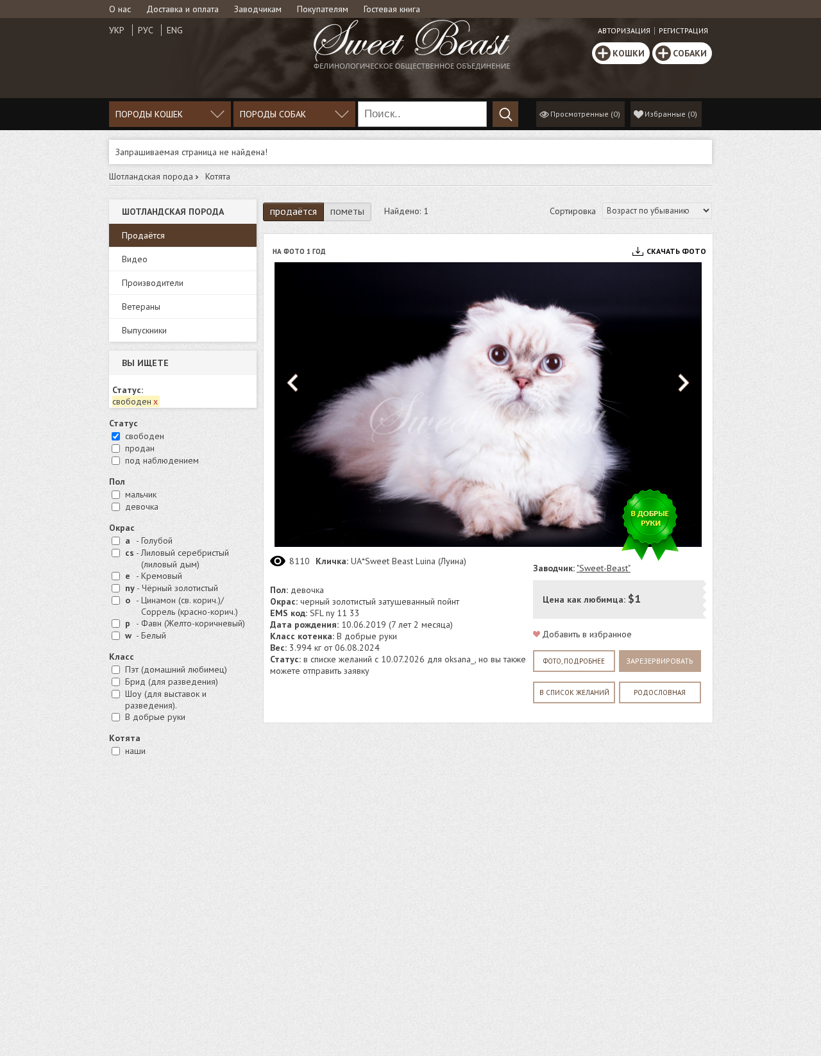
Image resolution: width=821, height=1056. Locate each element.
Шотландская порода (151, 176)
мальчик (141, 494)
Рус (145, 30)
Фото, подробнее (574, 661)
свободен (144, 436)
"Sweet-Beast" (604, 568)
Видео (135, 259)
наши (135, 751)
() (671, 114)
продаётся (293, 211)
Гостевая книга (392, 9)
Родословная (660, 692)
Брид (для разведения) (171, 681)
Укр (116, 30)
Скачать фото (676, 251)
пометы (347, 211)
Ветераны (141, 306)
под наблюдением (162, 460)
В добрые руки (155, 717)
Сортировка (573, 211)
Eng (175, 30)
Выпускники (144, 330)
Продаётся (143, 235)
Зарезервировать (659, 661)
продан (140, 448)
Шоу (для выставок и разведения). (166, 699)
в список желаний (574, 692)
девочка (141, 506)
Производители (152, 283)
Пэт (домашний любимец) (176, 669)
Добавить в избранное (587, 634)
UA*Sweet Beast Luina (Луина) (408, 561)
